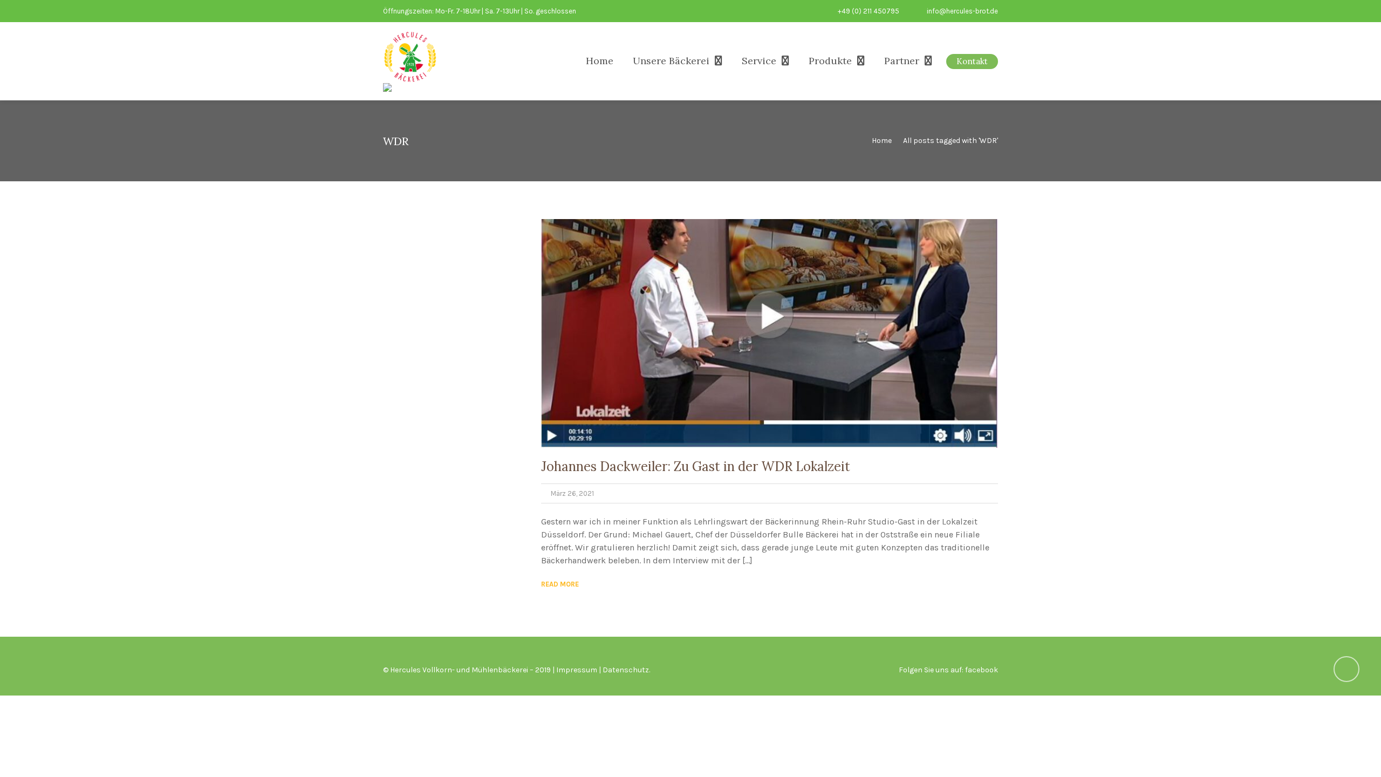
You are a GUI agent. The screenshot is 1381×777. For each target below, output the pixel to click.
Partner (901, 60)
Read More (560, 584)
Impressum (576, 669)
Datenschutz (626, 669)
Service (759, 60)
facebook (981, 669)
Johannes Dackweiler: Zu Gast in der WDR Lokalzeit (695, 466)
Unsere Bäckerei (671, 60)
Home (599, 60)
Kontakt (972, 61)
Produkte (830, 60)
